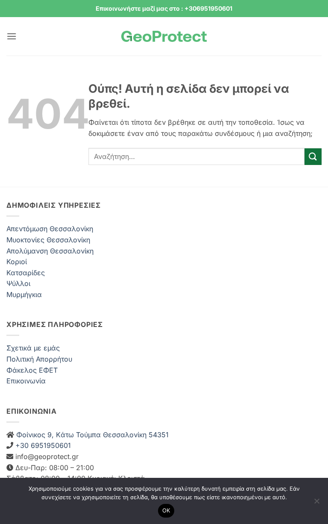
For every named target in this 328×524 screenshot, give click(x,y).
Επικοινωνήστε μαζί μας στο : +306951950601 (164, 8)
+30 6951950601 (42, 445)
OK (166, 510)
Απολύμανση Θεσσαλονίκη (50, 251)
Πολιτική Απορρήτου (39, 359)
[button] (11, 36)
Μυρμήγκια (24, 294)
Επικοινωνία (26, 381)
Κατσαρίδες (25, 272)
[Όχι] (316, 503)
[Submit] (313, 156)
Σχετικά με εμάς (33, 348)
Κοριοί (16, 261)
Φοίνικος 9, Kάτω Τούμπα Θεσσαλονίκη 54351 (91, 434)
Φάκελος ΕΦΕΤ (32, 370)
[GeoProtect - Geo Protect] (164, 36)
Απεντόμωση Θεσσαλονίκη (49, 228)
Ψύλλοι (18, 283)
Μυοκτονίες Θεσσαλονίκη (48, 240)
